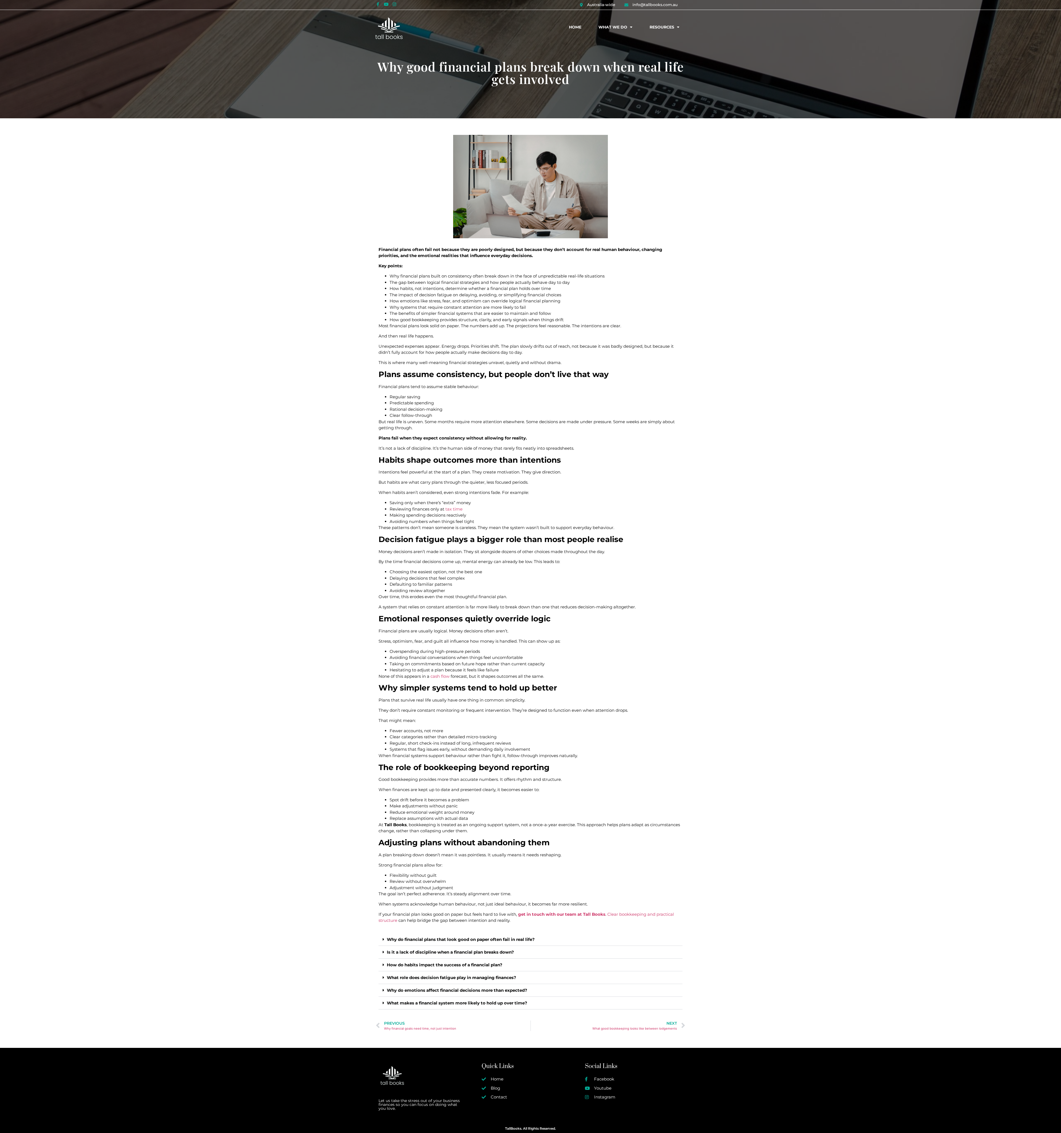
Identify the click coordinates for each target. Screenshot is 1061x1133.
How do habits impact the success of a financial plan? (444, 964)
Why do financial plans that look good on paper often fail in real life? (461, 939)
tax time (453, 509)
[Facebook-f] (378, 4)
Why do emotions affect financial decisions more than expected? (457, 990)
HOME (575, 27)
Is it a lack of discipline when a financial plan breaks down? (450, 952)
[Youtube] (386, 4)
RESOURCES (662, 27)
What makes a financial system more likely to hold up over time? (457, 1003)
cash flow (440, 676)
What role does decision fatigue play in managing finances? (451, 977)
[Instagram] (394, 4)
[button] (530, 939)
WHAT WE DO (612, 27)
